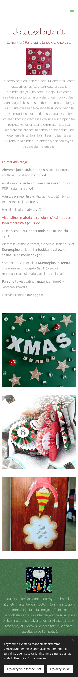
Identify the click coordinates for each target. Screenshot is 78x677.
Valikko (72, 11)
